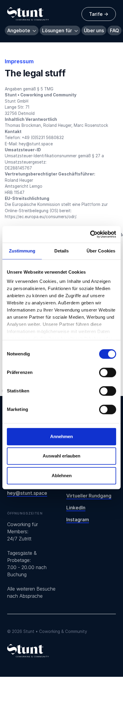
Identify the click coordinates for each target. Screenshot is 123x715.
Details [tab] (61, 250)
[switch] (107, 372)
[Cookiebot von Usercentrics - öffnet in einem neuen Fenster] (90, 234)
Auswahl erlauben (61, 455)
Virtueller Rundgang (88, 496)
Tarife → (98, 14)
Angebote (19, 30)
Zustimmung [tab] (22, 250)
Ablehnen (62, 475)
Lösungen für (57, 30)
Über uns (94, 30)
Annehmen (61, 436)
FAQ (114, 30)
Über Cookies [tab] (101, 250)
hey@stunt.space (27, 493)
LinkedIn (75, 508)
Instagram (77, 520)
